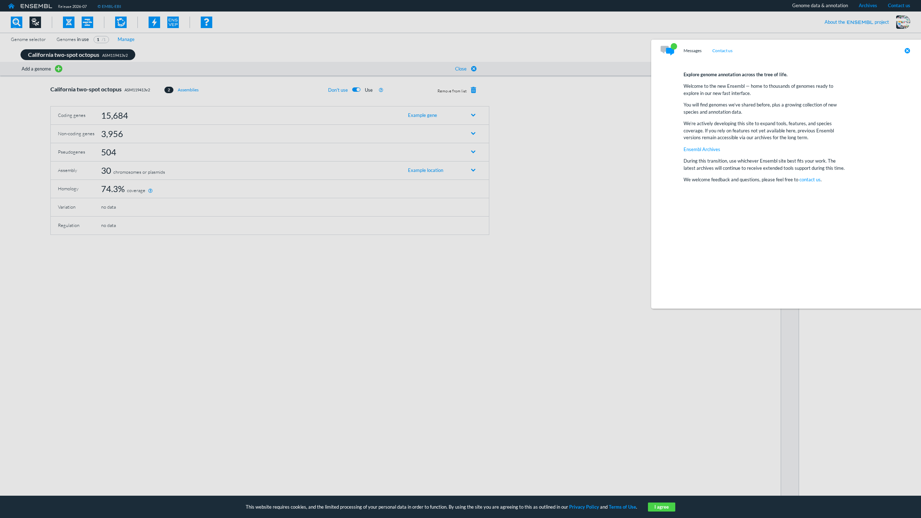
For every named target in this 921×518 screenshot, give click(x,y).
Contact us (722, 51)
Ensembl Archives (702, 149)
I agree (661, 507)
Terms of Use (622, 507)
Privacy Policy (584, 507)
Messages (693, 51)
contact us (810, 179)
